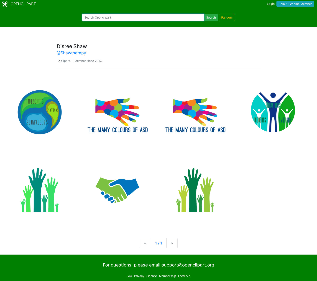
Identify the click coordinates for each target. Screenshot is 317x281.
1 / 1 (158, 243)
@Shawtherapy (71, 52)
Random (227, 17)
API (188, 276)
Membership (167, 276)
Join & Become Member (295, 4)
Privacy (139, 276)
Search (211, 17)
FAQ (129, 276)
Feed (181, 276)
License (151, 276)
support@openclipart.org (188, 265)
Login (271, 4)
